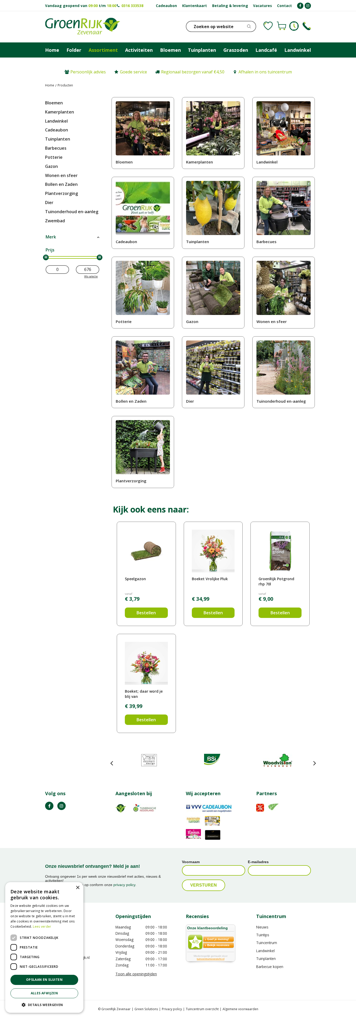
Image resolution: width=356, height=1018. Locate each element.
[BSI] (213, 760)
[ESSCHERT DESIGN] (149, 760)
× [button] (77, 888)
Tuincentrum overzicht (202, 1009)
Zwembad (55, 221)
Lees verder (42, 926)
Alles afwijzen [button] (44, 993)
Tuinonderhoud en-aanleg (71, 211)
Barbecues (55, 148)
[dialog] (44, 947)
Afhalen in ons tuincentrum (265, 72)
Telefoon (307, 26)
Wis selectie (91, 276)
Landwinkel (56, 121)
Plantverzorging (61, 193)
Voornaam (191, 862)
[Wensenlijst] (268, 26)
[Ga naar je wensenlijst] (268, 26)
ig (61, 806)
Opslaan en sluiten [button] (44, 979)
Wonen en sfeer (61, 175)
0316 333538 (132, 5)
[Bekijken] (281, 26)
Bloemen (54, 103)
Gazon (51, 166)
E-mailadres (258, 862)
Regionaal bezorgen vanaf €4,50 (192, 72)
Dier (49, 202)
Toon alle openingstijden (136, 973)
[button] (44, 1005)
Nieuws (262, 927)
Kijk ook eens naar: (151, 509)
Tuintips (262, 934)
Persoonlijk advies (88, 72)
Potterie (54, 157)
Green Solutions (146, 1009)
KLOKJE (294, 26)
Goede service (133, 72)
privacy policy (124, 885)
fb (49, 806)
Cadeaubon (56, 130)
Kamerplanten (59, 112)
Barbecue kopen (269, 966)
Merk (51, 237)
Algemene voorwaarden (240, 1009)
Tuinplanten (57, 139)
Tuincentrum (266, 942)
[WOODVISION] (278, 760)
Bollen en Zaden (61, 184)
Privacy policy (172, 1009)
